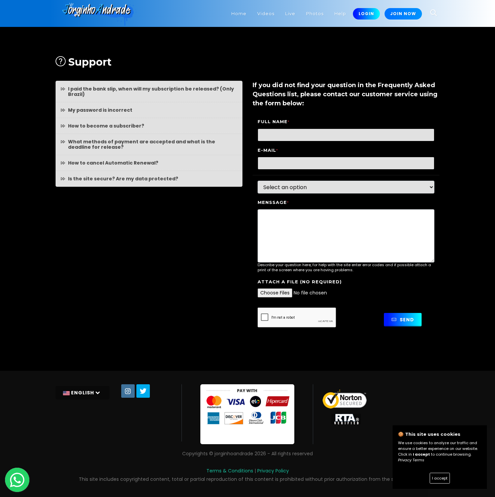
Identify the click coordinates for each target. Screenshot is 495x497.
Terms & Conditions (229, 470)
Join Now (403, 13)
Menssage (273, 202)
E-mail (268, 150)
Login (366, 13)
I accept (440, 478)
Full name (274, 122)
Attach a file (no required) (300, 281)
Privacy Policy (273, 470)
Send (406, 319)
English (82, 392)
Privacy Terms (411, 460)
